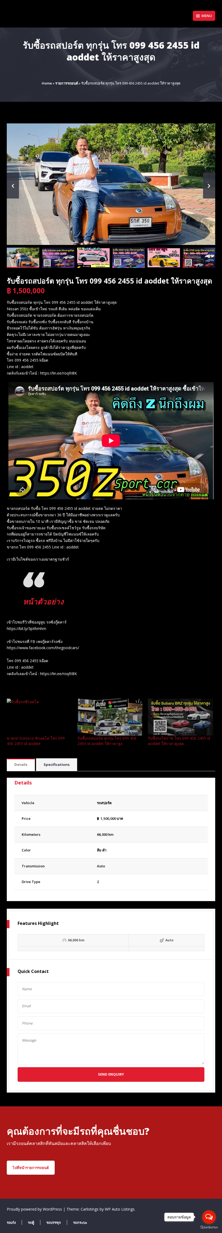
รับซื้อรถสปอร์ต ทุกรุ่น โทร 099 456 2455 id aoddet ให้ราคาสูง (106, 741)
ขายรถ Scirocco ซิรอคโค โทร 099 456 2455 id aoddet (36, 741)
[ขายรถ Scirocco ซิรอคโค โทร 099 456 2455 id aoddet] (39, 717)
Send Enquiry (111, 1074)
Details (20, 764)
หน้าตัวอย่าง (43, 601)
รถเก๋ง (11, 1222)
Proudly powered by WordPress (35, 1209)
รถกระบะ (80, 1222)
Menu (206, 15)
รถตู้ (31, 1222)
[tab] (21, 765)
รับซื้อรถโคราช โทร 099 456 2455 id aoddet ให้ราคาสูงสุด (179, 741)
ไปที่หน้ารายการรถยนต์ (31, 1167)
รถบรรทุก (53, 1222)
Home (47, 83)
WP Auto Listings (120, 1209)
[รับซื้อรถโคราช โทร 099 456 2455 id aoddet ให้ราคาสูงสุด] (180, 717)
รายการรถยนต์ (66, 83)
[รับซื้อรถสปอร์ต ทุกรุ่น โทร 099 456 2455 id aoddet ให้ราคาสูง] (110, 717)
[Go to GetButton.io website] (209, 1227)
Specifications (57, 764)
